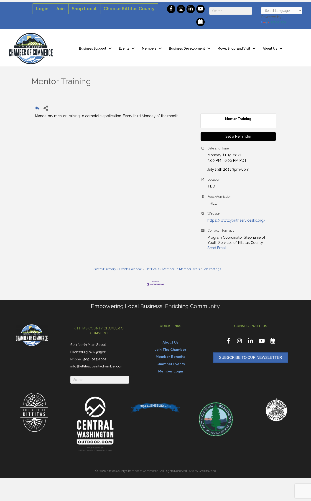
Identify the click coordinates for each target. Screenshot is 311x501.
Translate (278, 22)
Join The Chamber (170, 350)
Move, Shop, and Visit (233, 48)
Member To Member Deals (181, 269)
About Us (270, 48)
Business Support (92, 48)
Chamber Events (170, 364)
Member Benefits (171, 357)
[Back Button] (37, 109)
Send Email (216, 248)
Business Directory (103, 269)
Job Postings (212, 269)
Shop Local (84, 8)
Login (42, 8)
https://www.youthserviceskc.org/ (236, 220)
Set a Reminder (238, 136)
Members (149, 48)
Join (60, 8)
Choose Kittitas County (129, 8)
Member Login (170, 371)
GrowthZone (207, 471)
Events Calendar (130, 269)
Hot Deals (152, 269)
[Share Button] (46, 108)
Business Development (187, 48)
